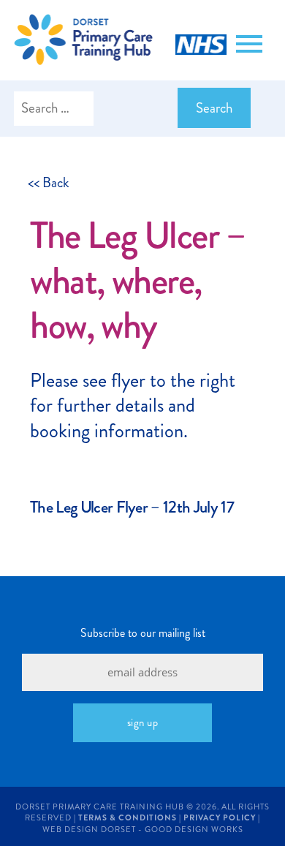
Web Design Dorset (89, 829)
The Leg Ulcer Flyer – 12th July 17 (132, 507)
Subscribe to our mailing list (142, 632)
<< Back (48, 182)
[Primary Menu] (249, 44)
